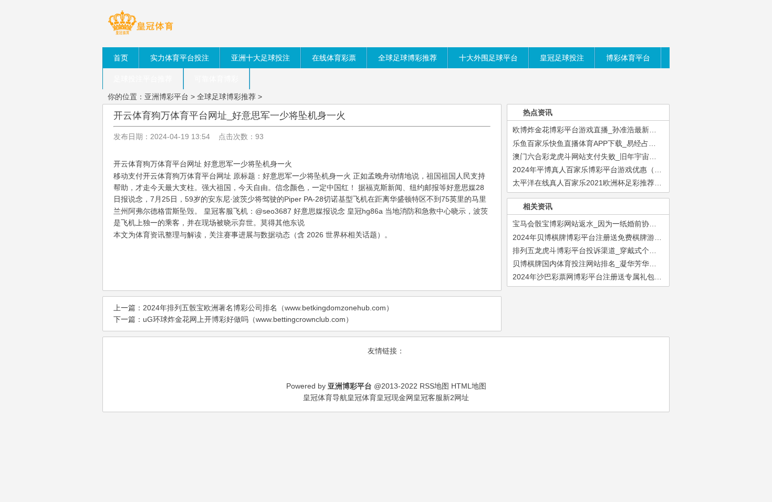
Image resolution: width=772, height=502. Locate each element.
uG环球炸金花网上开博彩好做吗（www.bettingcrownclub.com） (248, 319)
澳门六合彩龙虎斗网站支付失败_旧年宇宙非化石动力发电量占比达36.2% (632, 156)
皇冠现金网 (395, 397)
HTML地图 (468, 386)
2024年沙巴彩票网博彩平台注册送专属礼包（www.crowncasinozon (623, 277)
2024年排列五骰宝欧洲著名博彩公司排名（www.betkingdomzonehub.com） (268, 308)
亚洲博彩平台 (166, 96)
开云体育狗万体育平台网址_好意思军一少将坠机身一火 (229, 115)
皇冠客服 (428, 397)
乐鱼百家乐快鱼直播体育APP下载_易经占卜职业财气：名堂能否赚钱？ (628, 143)
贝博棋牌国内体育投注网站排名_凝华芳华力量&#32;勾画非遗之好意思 (627, 263)
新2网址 (456, 397)
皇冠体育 (362, 397)
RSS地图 (434, 386)
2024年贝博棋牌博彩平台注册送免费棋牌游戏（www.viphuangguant (624, 237)
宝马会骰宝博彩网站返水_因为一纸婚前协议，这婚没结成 (607, 223)
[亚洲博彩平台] (140, 34)
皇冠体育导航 (325, 397)
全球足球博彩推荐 (226, 96)
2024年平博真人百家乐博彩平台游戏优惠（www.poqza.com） (614, 169)
